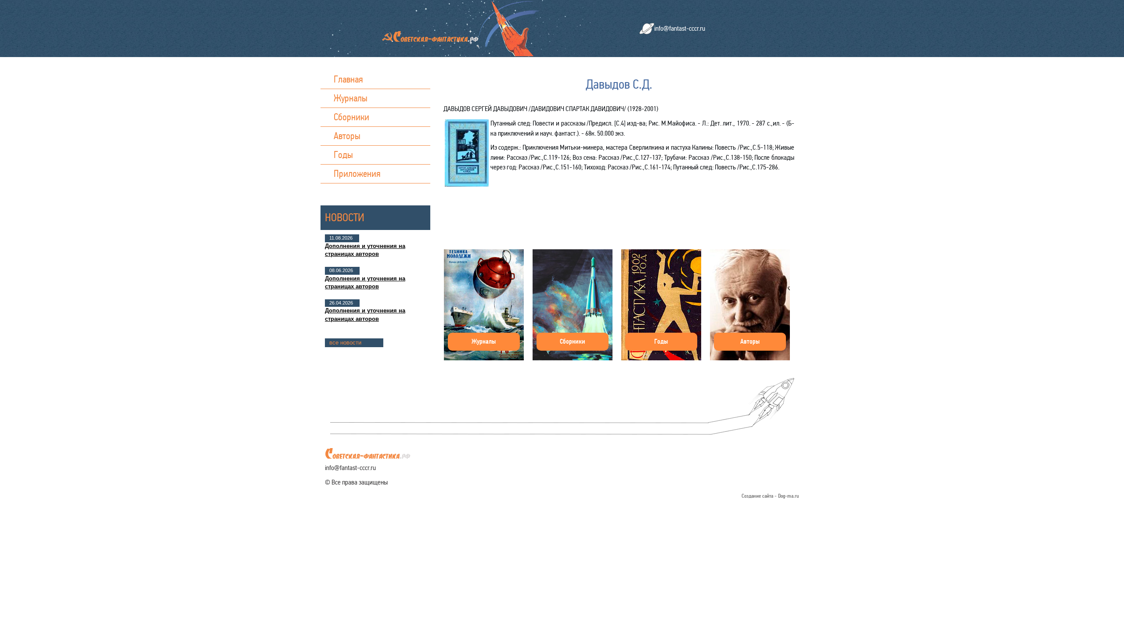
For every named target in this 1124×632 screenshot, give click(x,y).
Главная (348, 79)
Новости (344, 217)
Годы (343, 155)
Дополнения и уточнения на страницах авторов (365, 250)
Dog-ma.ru (788, 496)
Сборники (351, 117)
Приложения (357, 174)
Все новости (345, 342)
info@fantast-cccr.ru (679, 28)
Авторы (347, 136)
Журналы (350, 98)
